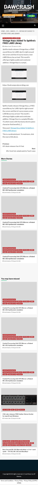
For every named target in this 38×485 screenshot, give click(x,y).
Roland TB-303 (21, 445)
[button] (3, 25)
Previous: (13, 145)
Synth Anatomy (7, 192)
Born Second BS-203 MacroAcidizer (20, 441)
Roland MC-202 (12, 183)
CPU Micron (26, 181)
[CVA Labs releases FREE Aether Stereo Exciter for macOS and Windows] (19, 400)
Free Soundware (7, 38)
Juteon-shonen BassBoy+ (22, 443)
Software (20, 183)
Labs (14, 38)
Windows (22, 409)
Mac (12, 409)
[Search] (35, 25)
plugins (5, 183)
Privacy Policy (19, 480)
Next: (21, 150)
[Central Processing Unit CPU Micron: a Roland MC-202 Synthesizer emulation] (19, 174)
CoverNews (27, 474)
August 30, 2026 (16, 192)
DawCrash (19, 7)
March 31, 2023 (17, 46)
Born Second (6, 441)
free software (6, 409)
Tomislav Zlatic (7, 418)
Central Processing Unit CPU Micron (12, 181)
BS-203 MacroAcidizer (8, 443)
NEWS (18, 38)
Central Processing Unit (9, 179)
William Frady (7, 46)
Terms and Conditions (7, 480)
